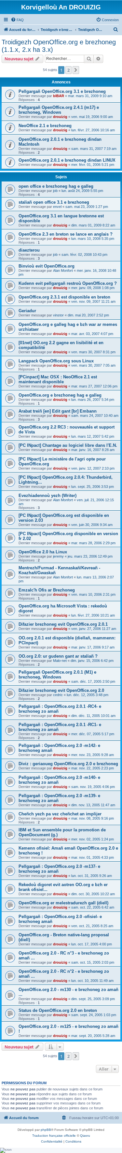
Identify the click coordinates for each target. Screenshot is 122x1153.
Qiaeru (85, 1135)
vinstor (58, 315)
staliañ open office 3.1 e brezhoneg (54, 202)
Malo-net (60, 661)
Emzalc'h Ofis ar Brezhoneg (47, 590)
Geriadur (27, 310)
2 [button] (68, 70)
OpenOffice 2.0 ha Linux (43, 551)
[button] (76, 70)
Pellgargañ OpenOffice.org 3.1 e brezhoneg (62, 91)
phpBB (46, 1129)
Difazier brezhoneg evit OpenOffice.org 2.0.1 (63, 624)
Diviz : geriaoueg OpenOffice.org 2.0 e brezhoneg (68, 763)
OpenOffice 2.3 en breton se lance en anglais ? (66, 234)
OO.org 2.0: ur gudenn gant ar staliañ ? (58, 656)
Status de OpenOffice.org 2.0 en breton (58, 1010)
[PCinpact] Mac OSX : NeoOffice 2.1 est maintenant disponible (58, 379)
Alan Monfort (63, 270)
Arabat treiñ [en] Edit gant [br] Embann (58, 411)
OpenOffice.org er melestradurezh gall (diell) (63, 902)
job (55, 191)
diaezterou (29, 250)
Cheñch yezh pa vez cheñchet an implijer (60, 813)
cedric (58, 695)
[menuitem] (17, 20)
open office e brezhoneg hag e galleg (56, 186)
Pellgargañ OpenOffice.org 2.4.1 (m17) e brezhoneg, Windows (59, 110)
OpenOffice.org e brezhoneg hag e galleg (60, 395)
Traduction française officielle (54, 1135)
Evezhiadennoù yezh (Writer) (47, 495)
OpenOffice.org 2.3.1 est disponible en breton (64, 297)
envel (57, 207)
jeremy (58, 556)
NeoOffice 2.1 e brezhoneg (45, 125)
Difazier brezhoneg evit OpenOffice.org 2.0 (61, 690)
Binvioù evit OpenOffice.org (47, 266)
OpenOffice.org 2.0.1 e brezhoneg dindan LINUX (67, 160)
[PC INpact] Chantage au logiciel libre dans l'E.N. (68, 445)
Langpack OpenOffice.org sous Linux (56, 360)
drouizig (60, 117)
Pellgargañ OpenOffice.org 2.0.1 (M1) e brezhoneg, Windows (57, 674)
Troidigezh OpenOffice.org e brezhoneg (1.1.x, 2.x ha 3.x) (59, 45)
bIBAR (58, 96)
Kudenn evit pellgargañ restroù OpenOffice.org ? (68, 283)
